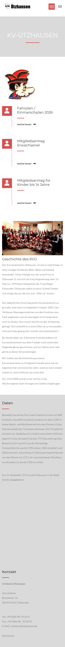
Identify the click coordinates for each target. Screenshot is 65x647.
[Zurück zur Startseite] (17, 6)
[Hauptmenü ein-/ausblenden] (52, 6)
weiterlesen (24, 124)
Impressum (8, 635)
